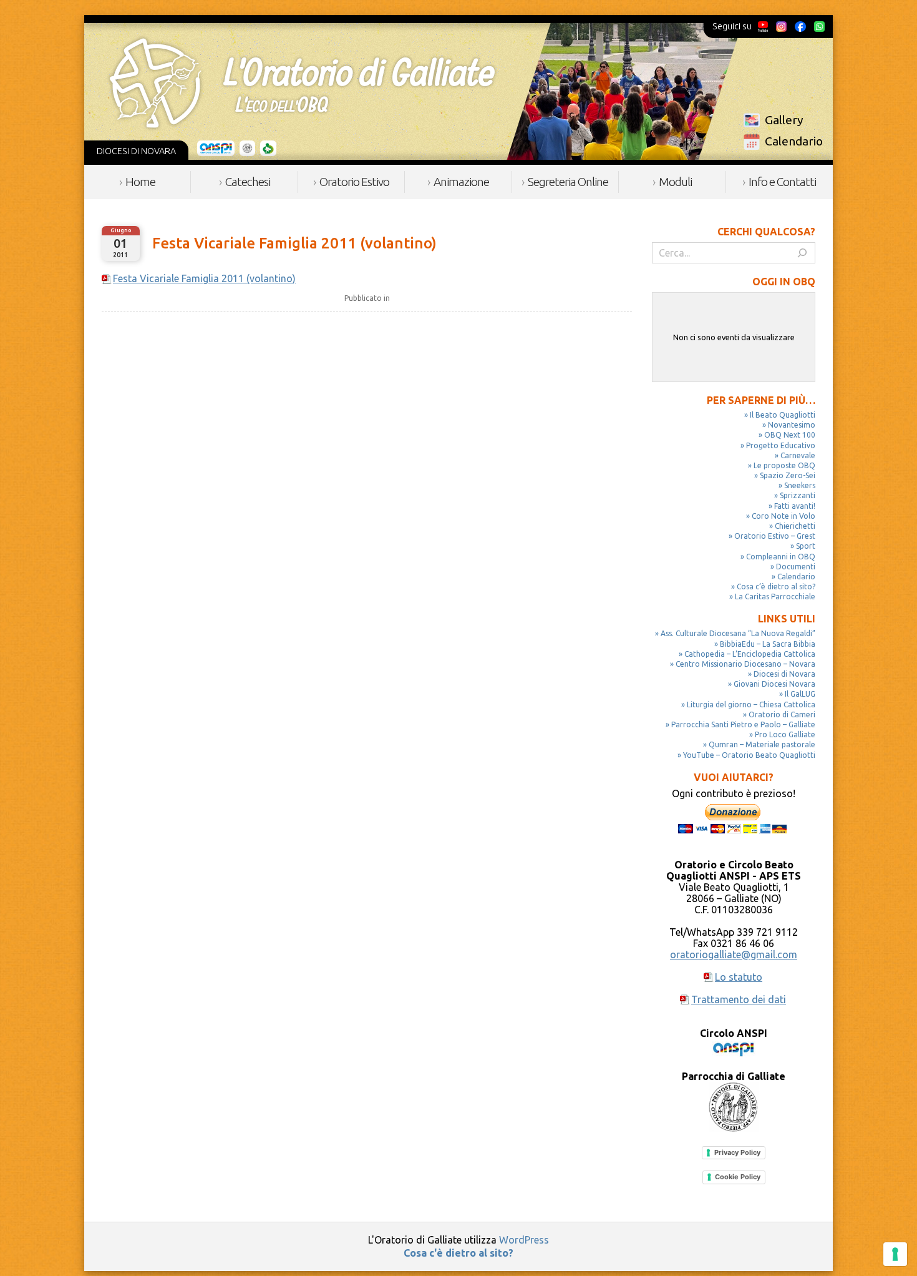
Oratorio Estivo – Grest (774, 536)
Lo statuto (738, 977)
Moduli (675, 182)
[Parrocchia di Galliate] (247, 148)
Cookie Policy (737, 1176)
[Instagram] (781, 26)
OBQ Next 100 (789, 435)
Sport (805, 546)
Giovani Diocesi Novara (774, 684)
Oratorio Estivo (354, 182)
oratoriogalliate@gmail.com (733, 954)
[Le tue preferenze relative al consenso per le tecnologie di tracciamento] (895, 1254)
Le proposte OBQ (784, 465)
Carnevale (797, 455)
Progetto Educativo (780, 445)
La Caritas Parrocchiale (775, 596)
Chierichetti (795, 526)
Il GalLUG (800, 694)
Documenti (795, 566)
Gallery (784, 120)
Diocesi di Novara (784, 674)
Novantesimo (791, 425)
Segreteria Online (568, 182)
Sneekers (799, 485)
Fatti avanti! (794, 506)
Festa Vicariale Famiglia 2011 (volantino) (294, 243)
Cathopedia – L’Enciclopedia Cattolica (749, 654)
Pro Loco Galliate (785, 734)
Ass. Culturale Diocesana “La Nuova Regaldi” (738, 633)
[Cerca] (802, 253)
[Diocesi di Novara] (268, 148)
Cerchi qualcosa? (766, 231)
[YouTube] (763, 26)
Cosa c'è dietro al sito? (458, 1253)
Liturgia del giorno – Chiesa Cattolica (751, 704)
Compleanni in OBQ (780, 556)
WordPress (524, 1239)
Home (140, 182)
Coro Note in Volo (783, 516)
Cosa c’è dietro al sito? (776, 586)
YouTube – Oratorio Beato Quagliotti (749, 755)
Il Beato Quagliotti (782, 415)
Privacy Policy (737, 1152)
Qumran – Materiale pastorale (762, 744)
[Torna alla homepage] (302, 83)
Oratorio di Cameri (782, 714)
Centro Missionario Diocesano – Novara (745, 664)
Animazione (461, 182)
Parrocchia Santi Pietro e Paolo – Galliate (743, 724)
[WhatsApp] (819, 26)
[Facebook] (800, 26)
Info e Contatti (782, 182)
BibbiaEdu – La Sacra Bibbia (767, 644)
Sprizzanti (797, 495)
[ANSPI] (216, 148)
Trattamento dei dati (738, 999)
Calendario (794, 141)
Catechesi (247, 182)
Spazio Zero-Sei (787, 475)
